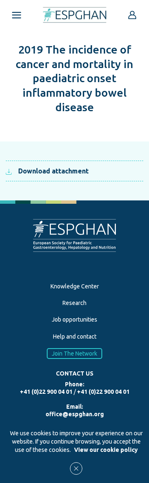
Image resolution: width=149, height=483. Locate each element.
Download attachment (53, 171)
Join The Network (74, 353)
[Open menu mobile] (16, 15)
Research (74, 303)
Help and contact (74, 336)
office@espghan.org (75, 414)
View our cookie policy (106, 449)
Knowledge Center (74, 286)
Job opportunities (74, 319)
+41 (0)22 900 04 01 (46, 391)
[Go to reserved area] (132, 15)
